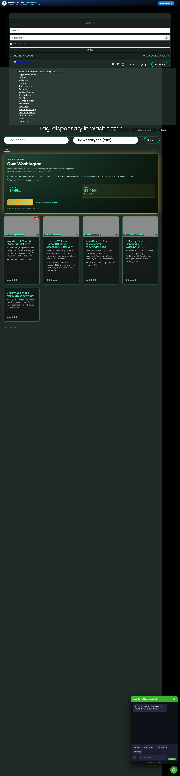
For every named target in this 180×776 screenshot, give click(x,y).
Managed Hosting (27, 109)
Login (90, 50)
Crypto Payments (27, 74)
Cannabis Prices (26, 100)
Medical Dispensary (53, 235)
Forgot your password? (156, 55)
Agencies (23, 97)
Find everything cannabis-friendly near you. (40, 71)
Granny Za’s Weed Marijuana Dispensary (20, 294)
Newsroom (24, 103)
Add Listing (159, 64)
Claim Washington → (20, 202)
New (36, 218)
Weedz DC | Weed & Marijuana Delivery (19, 242)
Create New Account (22, 55)
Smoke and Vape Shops (133, 235)
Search (22, 83)
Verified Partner (26, 92)
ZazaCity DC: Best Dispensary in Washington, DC (97, 244)
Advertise (23, 89)
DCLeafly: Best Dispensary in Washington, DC (135, 244)
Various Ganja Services (14, 235)
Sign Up (143, 64)
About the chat (10, 327)
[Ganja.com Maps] (22, 62)
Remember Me (19, 44)
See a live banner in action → (47, 203)
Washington (26, 86)
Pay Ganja (24, 106)
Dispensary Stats (27, 112)
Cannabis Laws (26, 115)
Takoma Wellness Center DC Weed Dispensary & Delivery (59, 244)
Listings (22, 77)
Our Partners (25, 95)
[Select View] (7, 150)
